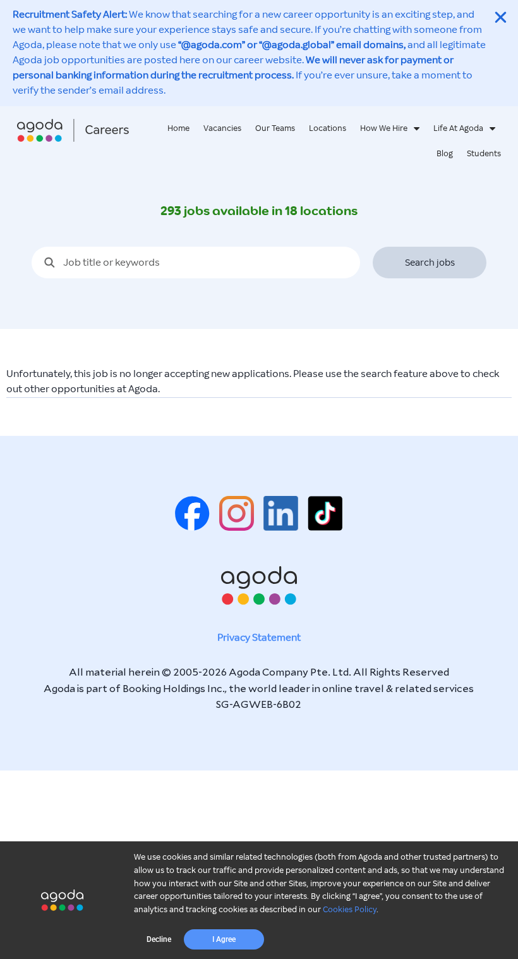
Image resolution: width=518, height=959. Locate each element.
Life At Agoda (458, 128)
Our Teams (275, 128)
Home (178, 128)
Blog (445, 153)
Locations (327, 128)
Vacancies (222, 128)
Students (484, 153)
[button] (159, 939)
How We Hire (383, 128)
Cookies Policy (349, 909)
